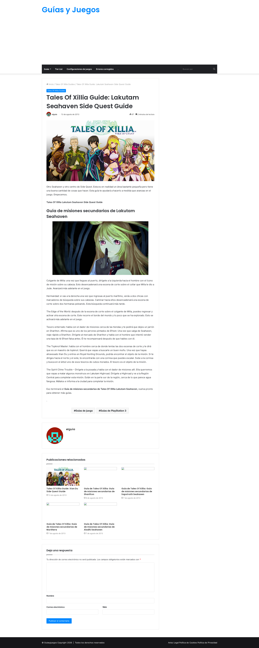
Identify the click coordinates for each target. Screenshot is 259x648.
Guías (46, 69)
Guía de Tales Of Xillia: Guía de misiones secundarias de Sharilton (99, 491)
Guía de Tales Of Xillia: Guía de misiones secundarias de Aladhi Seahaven (99, 526)
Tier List (59, 69)
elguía (54, 114)
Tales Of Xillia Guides (65, 84)
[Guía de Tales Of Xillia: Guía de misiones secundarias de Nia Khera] (62, 512)
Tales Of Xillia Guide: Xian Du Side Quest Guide (62, 490)
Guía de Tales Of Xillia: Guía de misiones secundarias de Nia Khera (61, 526)
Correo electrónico (55, 607)
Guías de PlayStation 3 (113, 410)
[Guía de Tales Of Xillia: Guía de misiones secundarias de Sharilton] (100, 476)
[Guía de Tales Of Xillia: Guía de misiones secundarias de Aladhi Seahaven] (100, 512)
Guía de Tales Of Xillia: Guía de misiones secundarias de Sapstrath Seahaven (136, 491)
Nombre (50, 596)
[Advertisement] (129, 42)
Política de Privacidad (207, 642)
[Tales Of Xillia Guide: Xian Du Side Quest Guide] (62, 476)
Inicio (51, 84)
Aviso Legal (173, 642)
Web (105, 607)
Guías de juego (84, 410)
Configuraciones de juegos (79, 69)
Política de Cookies (188, 642)
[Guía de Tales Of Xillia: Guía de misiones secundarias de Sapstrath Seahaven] (137, 476)
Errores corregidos (105, 69)
